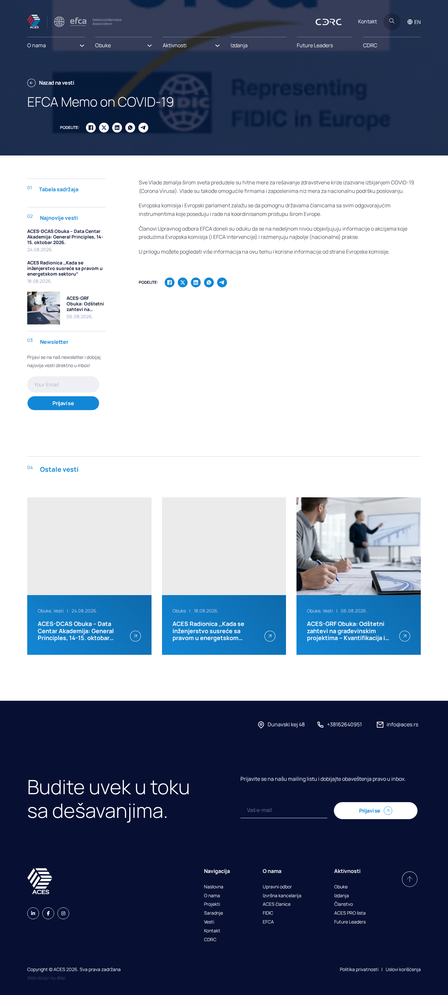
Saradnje (213, 913)
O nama (212, 896)
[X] (104, 128)
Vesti (209, 922)
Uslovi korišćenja (403, 969)
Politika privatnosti (359, 969)
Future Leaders (315, 45)
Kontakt (367, 21)
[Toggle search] (391, 21)
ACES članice (277, 904)
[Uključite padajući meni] (82, 43)
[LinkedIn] (117, 128)
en (417, 22)
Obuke (341, 887)
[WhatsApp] (130, 128)
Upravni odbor (277, 887)
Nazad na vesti (56, 82)
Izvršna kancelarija (282, 896)
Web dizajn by (46, 978)
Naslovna (213, 887)
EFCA (268, 922)
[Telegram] (143, 128)
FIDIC (268, 913)
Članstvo (343, 904)
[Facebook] (91, 128)
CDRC (370, 45)
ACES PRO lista (350, 913)
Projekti (212, 904)
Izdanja (239, 45)
